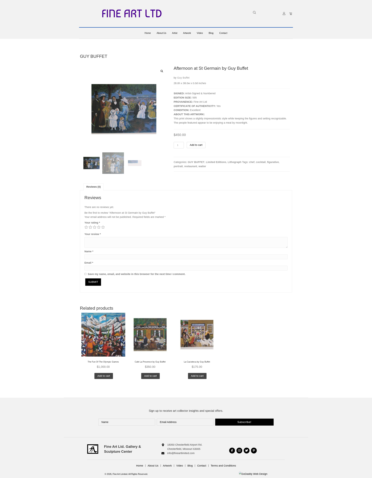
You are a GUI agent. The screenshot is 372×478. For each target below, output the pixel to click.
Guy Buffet (183, 77)
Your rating (92, 222)
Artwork (167, 465)
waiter (202, 166)
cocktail (261, 162)
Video (179, 465)
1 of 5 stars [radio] (86, 227)
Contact (201, 465)
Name (88, 251)
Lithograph (234, 162)
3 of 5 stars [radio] (94, 227)
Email (88, 262)
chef (251, 162)
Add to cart (196, 145)
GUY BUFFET (93, 56)
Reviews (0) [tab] (93, 186)
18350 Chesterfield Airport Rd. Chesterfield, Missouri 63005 (184, 446)
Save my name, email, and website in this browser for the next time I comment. (136, 274)
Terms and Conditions (223, 465)
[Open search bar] (254, 12)
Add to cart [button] (103, 375)
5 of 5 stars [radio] (103, 227)
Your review (92, 234)
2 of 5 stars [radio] (90, 227)
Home (139, 465)
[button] (284, 13)
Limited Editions (216, 162)
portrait (178, 166)
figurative (273, 162)
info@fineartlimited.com (181, 453)
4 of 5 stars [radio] (99, 227)
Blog (190, 465)
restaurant (190, 166)
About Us (153, 465)
